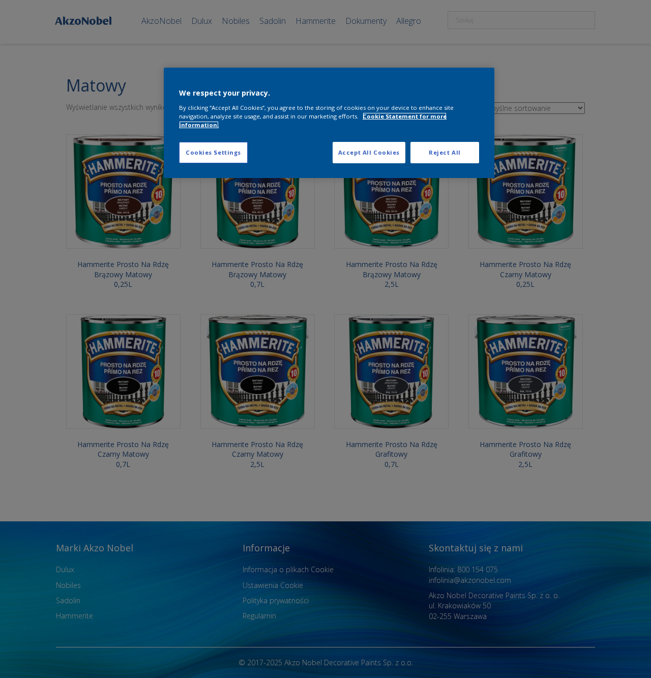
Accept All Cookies (369, 152)
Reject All (445, 152)
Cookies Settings (213, 152)
